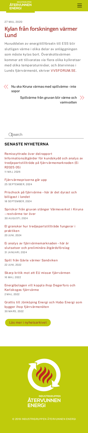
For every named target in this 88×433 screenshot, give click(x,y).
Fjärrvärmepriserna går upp (26, 179)
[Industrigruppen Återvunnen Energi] (20, 11)
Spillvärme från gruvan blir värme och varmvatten (48, 100)
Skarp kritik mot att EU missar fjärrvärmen (37, 272)
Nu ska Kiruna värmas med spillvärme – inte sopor (43, 89)
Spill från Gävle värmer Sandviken (31, 260)
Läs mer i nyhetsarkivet (28, 322)
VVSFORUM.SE (63, 71)
